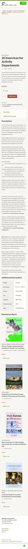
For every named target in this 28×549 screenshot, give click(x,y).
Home (4, 10)
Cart (21, 545)
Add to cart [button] (6, 358)
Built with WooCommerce (16, 541)
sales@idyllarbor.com (7, 523)
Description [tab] (6, 112)
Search (14, 546)
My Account (4, 546)
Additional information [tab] (9, 116)
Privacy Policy (5, 530)
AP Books (4, 12)
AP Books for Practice (12, 104)
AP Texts (9, 12)
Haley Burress (7, 106)
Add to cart (12, 96)
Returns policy (5, 528)
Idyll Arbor (9, 10)
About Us (4, 531)
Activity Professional (19, 10)
